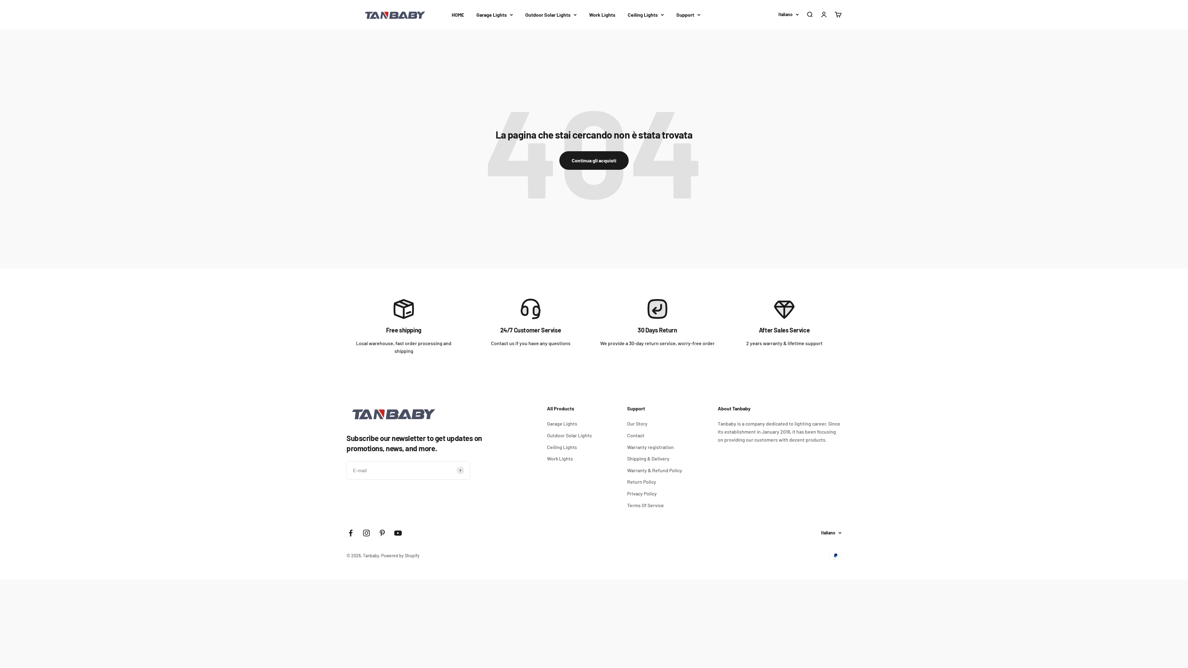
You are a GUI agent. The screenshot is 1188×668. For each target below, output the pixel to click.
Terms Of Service (645, 505)
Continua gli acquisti (594, 160)
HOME (458, 15)
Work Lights (602, 15)
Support (685, 15)
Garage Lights (491, 15)
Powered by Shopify (400, 555)
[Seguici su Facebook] (350, 533)
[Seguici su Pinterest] (382, 533)
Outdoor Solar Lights (547, 15)
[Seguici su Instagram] (366, 533)
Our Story (637, 423)
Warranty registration (650, 447)
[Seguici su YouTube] (398, 533)
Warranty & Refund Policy (654, 470)
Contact (635, 435)
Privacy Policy (642, 493)
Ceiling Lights (643, 15)
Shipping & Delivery (648, 458)
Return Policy (641, 482)
